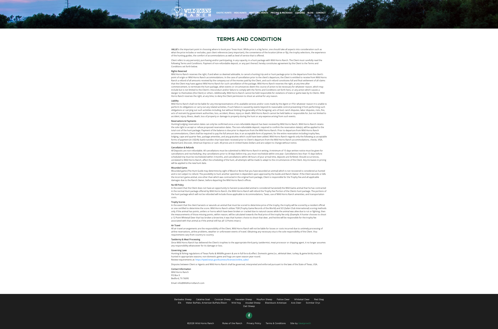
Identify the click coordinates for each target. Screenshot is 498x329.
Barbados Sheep (183, 300)
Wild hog (236, 303)
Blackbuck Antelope (275, 303)
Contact (321, 12)
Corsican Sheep (223, 300)
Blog (310, 12)
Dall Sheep (249, 306)
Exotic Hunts (223, 12)
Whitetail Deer (302, 300)
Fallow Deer (283, 300)
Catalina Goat (203, 300)
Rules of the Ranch (232, 323)
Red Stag (319, 300)
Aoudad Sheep (253, 303)
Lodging (300, 12)
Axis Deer (296, 303)
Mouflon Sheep (264, 300)
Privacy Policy (254, 323)
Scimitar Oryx (313, 303)
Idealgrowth (304, 323)
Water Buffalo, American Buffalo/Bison (206, 303)
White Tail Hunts (258, 12)
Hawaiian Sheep (243, 300)
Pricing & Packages (281, 12)
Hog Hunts (240, 12)
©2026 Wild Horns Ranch (200, 323)
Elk (179, 303)
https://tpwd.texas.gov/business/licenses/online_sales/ (222, 259)
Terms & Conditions (276, 323)
